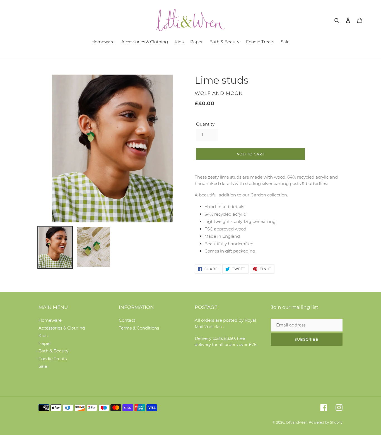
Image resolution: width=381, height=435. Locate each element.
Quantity (205, 124)
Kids (42, 335)
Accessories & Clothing (61, 328)
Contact (127, 320)
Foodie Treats (52, 358)
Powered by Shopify (326, 422)
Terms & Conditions (139, 328)
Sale (42, 366)
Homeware (50, 320)
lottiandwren (297, 422)
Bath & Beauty (53, 351)
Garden (258, 195)
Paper (44, 343)
